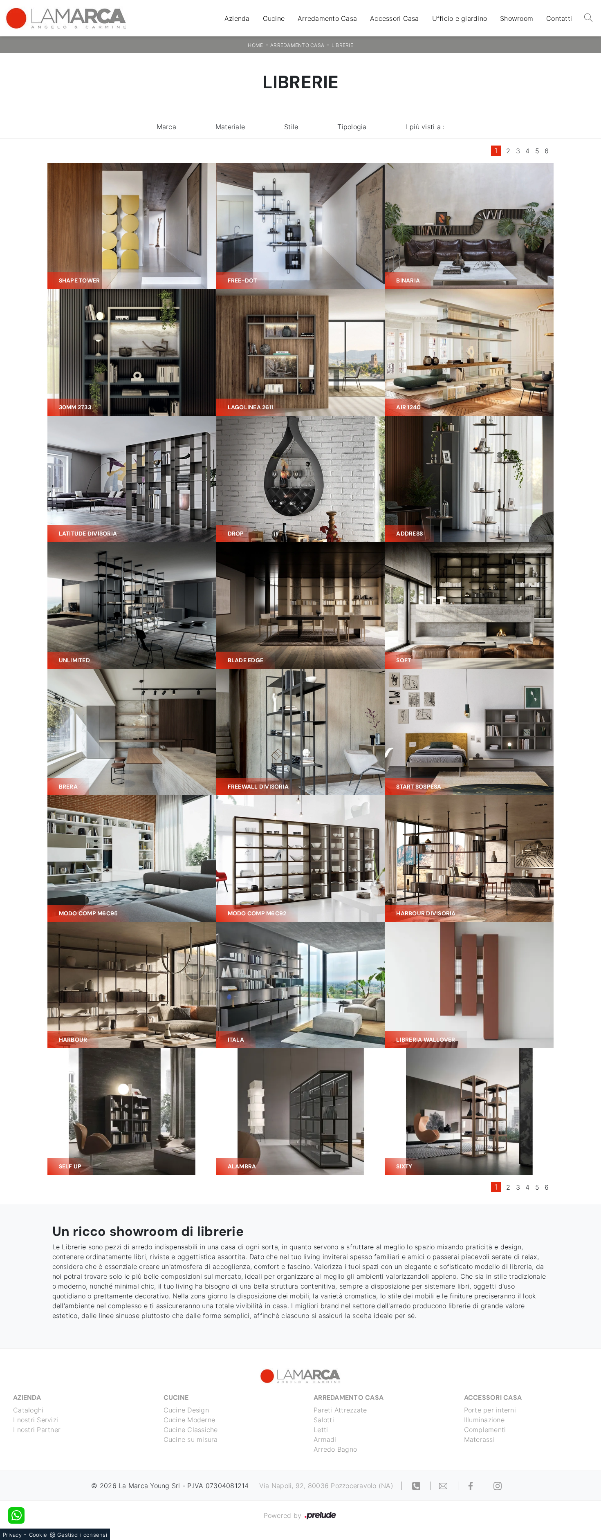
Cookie (38, 1534)
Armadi (325, 1439)
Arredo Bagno (335, 1449)
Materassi (479, 1439)
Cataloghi (28, 1410)
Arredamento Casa (327, 18)
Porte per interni (490, 1410)
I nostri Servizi (35, 1420)
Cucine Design (186, 1410)
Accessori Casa (394, 18)
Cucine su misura (191, 1439)
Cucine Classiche (191, 1430)
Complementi (485, 1430)
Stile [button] (291, 127)
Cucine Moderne (189, 1420)
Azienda (237, 18)
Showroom (516, 18)
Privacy (12, 1534)
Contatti (559, 18)
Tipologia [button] (351, 127)
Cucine (274, 18)
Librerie (342, 45)
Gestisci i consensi (82, 1534)
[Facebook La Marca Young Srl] (471, 1486)
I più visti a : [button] (425, 127)
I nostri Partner (37, 1430)
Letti (321, 1430)
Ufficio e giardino (459, 18)
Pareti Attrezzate (340, 1410)
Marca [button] (166, 127)
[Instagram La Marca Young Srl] (497, 1486)
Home (255, 45)
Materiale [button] (230, 127)
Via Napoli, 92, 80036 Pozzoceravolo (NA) (326, 1486)
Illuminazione (484, 1420)
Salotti (324, 1420)
